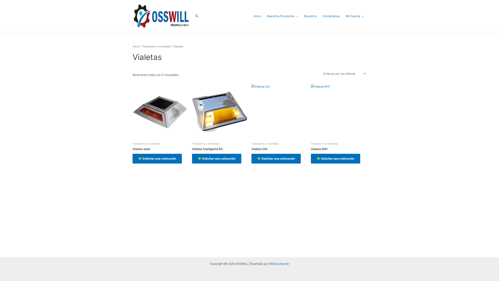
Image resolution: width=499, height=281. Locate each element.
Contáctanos (331, 16)
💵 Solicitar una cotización (157, 158)
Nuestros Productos (281, 16)
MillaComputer (279, 264)
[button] (197, 16)
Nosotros (310, 16)
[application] (296, 16)
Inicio (257, 16)
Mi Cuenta (353, 16)
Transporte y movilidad (156, 46)
